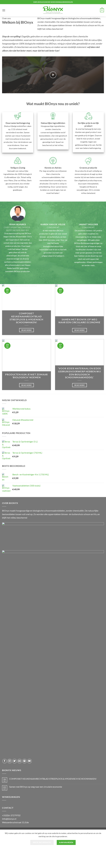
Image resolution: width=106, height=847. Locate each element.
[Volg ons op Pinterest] (24, 761)
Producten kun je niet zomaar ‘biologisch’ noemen (26, 376)
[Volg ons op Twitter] (14, 761)
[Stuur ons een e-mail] (19, 761)
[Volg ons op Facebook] (4, 761)
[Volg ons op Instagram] (9, 761)
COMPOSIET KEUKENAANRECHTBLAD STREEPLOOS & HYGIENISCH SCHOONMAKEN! (26, 318)
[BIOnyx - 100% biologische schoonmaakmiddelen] (53, 10)
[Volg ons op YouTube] (29, 761)
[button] (3, 10)
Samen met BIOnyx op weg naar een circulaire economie (79, 321)
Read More (26, 330)
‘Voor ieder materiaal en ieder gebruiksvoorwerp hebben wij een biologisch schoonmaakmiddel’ (79, 373)
